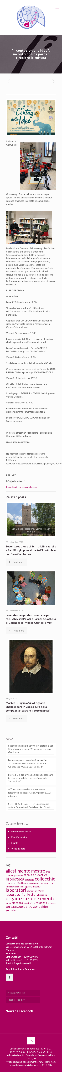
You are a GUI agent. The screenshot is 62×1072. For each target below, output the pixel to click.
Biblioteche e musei (21, 831)
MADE (40, 1061)
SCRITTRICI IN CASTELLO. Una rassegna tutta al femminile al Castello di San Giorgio (29, 806)
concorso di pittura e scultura (22, 883)
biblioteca (15, 878)
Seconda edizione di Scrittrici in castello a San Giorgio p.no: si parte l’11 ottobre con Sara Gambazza (31, 550)
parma (8, 903)
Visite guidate (18, 848)
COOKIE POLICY (16, 1000)
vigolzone (33, 906)
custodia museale (13, 887)
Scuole (14, 843)
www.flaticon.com (19, 1065)
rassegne (52, 903)
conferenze (43, 883)
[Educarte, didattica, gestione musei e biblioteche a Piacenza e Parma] (31, 17)
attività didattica (35, 875)
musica (43, 894)
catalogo (29, 879)
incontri (37, 886)
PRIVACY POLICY (16, 993)
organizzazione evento (30, 898)
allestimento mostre (25, 871)
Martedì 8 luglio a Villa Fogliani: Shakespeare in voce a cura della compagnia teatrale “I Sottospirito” (28, 706)
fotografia (26, 886)
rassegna (41, 902)
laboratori (16, 890)
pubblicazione (29, 903)
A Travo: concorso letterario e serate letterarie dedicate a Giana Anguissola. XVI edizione (29, 792)
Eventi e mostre (19, 837)
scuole (20, 906)
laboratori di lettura (22, 894)
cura (51, 883)
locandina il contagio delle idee (21, 487)
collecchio (45, 879)
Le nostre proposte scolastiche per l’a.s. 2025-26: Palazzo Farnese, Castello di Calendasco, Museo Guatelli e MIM (31, 618)
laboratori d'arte (35, 890)
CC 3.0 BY (47, 1065)
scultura (11, 906)
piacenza (17, 902)
